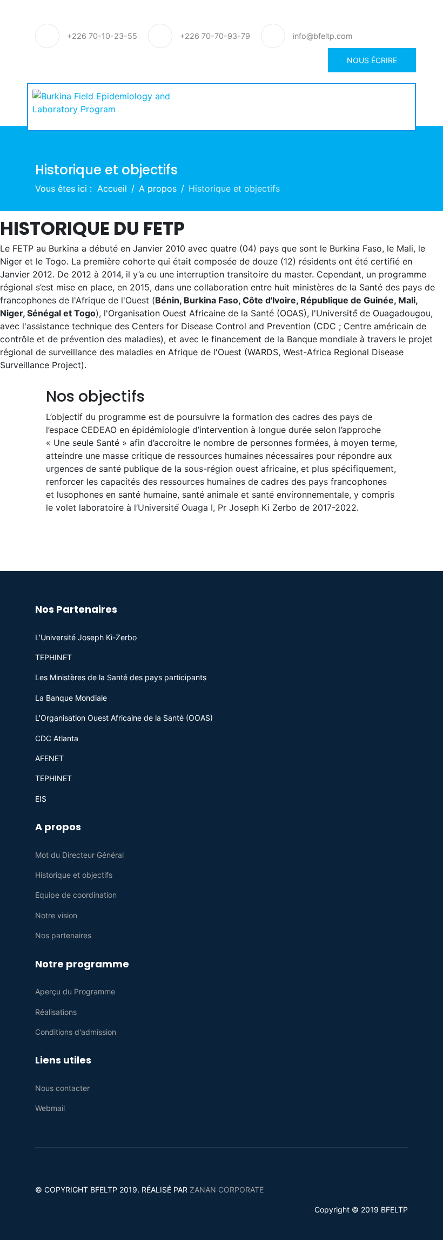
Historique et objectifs (73, 874)
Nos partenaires (63, 935)
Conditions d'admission (75, 1031)
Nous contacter (62, 1088)
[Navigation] (406, 108)
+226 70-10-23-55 (102, 35)
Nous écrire (372, 60)
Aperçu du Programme (75, 991)
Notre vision (56, 915)
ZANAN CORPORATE (227, 1189)
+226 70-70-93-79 (215, 35)
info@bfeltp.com (323, 35)
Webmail (50, 1108)
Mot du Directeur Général (79, 854)
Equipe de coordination (76, 894)
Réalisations (56, 1012)
